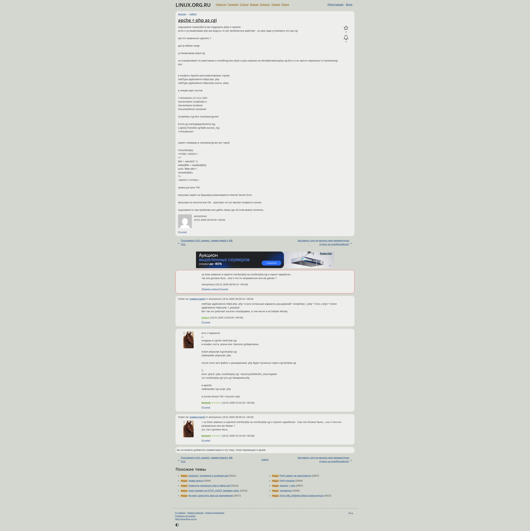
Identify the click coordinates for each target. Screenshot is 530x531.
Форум (254, 4)
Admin (193, 14)
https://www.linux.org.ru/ (186, 519)
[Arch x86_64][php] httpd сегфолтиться (301, 495)
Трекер (275, 4)
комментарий (197, 299)
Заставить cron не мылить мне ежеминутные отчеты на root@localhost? (323, 242)
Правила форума (195, 513)
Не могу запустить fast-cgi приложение (210, 495)
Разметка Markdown (214, 513)
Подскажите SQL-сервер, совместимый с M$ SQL (206, 242)
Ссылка (182, 232)
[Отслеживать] (346, 37)
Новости (221, 4)
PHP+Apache (287, 480)
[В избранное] (346, 28)
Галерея (233, 4)
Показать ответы (210, 289)
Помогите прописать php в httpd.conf (209, 485)
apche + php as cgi (197, 20)
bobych (206, 317)
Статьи (244, 4)
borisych (206, 402)
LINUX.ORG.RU (193, 5)
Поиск (285, 4)
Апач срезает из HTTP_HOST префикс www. (213, 490)
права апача (195, 480)
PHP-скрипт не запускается (295, 475)
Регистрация (335, 4)
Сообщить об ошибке (185, 516)
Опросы (265, 4)
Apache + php (287, 485)
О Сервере (180, 513)
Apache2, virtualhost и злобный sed (208, 475)
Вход (349, 4)
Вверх (351, 513)
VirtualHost (286, 490)
